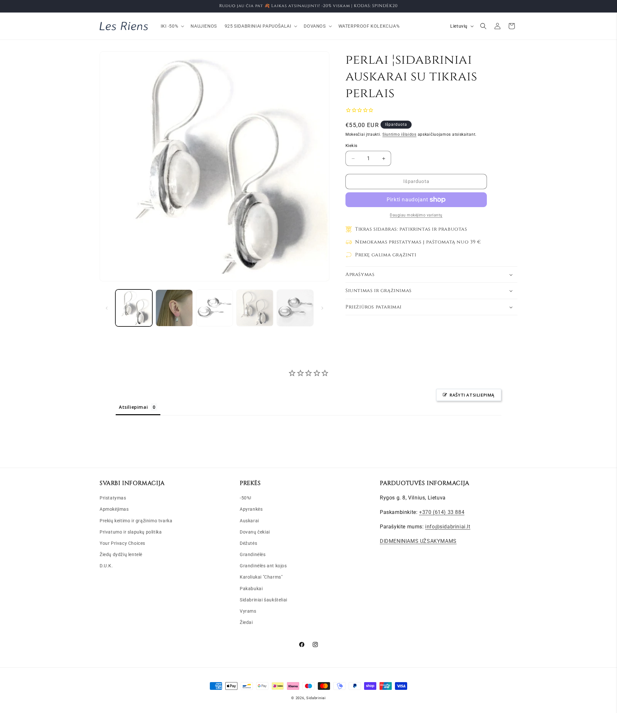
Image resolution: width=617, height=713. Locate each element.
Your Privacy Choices (122, 543)
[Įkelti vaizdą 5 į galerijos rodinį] (295, 307)
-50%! (246, 497)
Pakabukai (251, 588)
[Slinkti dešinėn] (322, 308)
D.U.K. (106, 565)
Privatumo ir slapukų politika (131, 532)
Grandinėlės (253, 554)
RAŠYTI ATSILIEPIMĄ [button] (472, 395)
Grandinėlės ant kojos (263, 565)
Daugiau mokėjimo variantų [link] (416, 215)
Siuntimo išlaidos (399, 134)
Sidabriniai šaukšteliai (263, 599)
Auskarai (249, 520)
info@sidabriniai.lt (447, 527)
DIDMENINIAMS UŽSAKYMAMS (418, 541)
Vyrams (248, 611)
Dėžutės (248, 543)
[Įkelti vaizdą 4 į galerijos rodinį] (254, 307)
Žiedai (246, 622)
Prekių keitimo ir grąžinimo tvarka (136, 520)
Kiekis (351, 145)
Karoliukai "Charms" (261, 577)
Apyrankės (251, 509)
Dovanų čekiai (255, 532)
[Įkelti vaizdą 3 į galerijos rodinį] (214, 307)
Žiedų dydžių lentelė (121, 554)
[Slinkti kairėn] (107, 308)
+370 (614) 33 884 (441, 512)
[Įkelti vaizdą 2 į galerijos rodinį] (174, 307)
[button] (172, 26)
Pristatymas (113, 497)
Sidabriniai (316, 698)
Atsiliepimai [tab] (133, 407)
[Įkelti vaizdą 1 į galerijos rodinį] (133, 307)
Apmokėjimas (114, 509)
